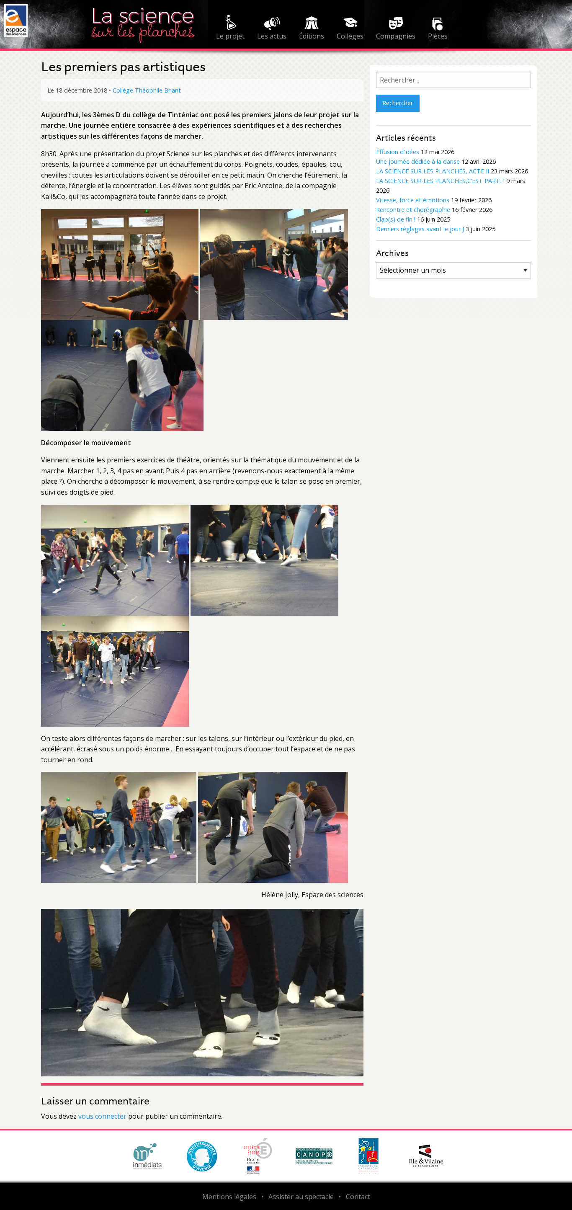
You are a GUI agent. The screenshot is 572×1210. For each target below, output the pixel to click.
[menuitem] (230, 28)
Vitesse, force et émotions (412, 200)
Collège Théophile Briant (147, 90)
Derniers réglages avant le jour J (420, 229)
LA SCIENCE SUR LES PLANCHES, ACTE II (432, 171)
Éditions (311, 36)
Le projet (230, 36)
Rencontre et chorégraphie (413, 210)
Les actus (271, 36)
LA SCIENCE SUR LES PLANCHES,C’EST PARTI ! (440, 181)
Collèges (350, 36)
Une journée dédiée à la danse (418, 161)
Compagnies (395, 36)
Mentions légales (229, 1196)
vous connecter (102, 1116)
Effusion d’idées (397, 152)
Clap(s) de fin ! (395, 219)
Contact (358, 1196)
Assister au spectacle (301, 1196)
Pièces (438, 36)
